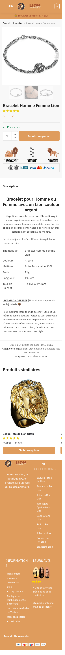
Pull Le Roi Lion (43, 526)
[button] (11, 111)
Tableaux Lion (44, 533)
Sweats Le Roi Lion (45, 488)
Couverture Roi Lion (43, 539)
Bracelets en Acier (37, 356)
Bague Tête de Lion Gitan (18, 434)
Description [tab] (10, 186)
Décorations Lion (43, 517)
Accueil (6, 23)
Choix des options (29, 450)
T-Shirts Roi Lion (43, 496)
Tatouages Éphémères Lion (43, 507)
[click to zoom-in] (31, 56)
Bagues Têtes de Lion (44, 479)
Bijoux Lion (17, 23)
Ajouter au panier (39, 136)
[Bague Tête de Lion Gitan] (29, 404)
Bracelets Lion (36, 348)
